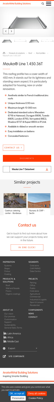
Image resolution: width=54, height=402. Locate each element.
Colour (7, 271)
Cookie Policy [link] (36, 398)
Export (11, 348)
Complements (36, 310)
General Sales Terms (13, 327)
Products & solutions (17, 53)
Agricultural (35, 293)
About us (8, 310)
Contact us (12, 147)
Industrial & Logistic (38, 299)
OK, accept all (17, 393)
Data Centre (35, 271)
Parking (33, 282)
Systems (8, 265)
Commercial (35, 296)
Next (11, 31)
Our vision (8, 313)
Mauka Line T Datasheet (23, 169)
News (31, 313)
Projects (33, 279)
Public (32, 288)
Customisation (10, 319)
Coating (7, 273)
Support (7, 321)
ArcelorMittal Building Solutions (17, 3)
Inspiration (9, 262)
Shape (7, 268)
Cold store (34, 265)
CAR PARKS (35, 268)
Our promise (9, 316)
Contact (33, 317)
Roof (30, 53)
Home (4, 53)
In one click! (27, 247)
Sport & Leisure (36, 302)
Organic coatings (13, 293)
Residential (35, 305)
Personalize (18, 398)
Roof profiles (40, 53)
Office (32, 285)
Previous (6, 31)
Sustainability (10, 324)
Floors (8, 290)
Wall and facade (13, 288)
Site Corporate (16, 356)
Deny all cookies (36, 393)
